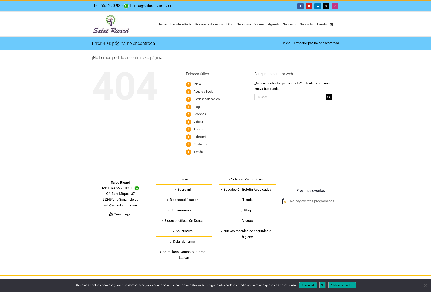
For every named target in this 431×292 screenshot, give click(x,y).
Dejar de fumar (184, 242)
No (322, 285)
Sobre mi (200, 137)
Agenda (199, 129)
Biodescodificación (207, 99)
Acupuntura (184, 231)
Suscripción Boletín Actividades (247, 189)
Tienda (198, 152)
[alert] (310, 201)
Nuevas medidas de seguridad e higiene (247, 234)
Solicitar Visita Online (247, 179)
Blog (197, 107)
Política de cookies (342, 285)
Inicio (197, 84)
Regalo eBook (203, 91)
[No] (425, 285)
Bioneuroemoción (184, 210)
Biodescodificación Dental (184, 221)
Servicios (200, 114)
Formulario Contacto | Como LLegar (184, 254)
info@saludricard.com (152, 5)
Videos (198, 122)
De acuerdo (308, 285)
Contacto (200, 144)
